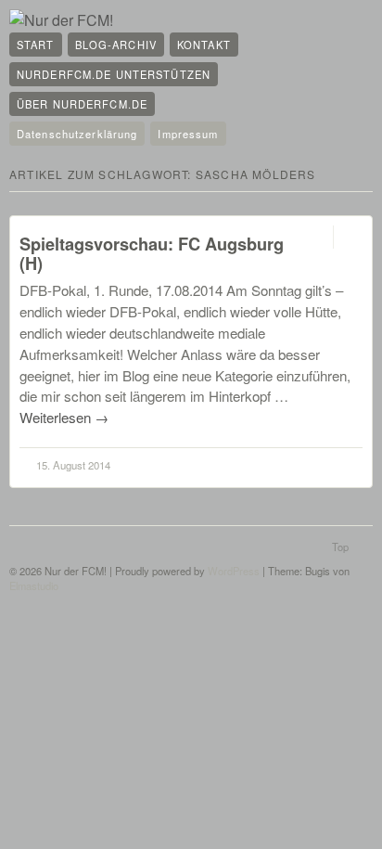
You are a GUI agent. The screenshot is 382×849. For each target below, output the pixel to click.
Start (36, 44)
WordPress (234, 570)
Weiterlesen (63, 417)
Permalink (316, 237)
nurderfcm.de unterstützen (113, 74)
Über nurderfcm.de (82, 103)
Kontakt (204, 44)
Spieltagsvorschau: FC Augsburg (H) (151, 254)
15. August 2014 (73, 464)
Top (340, 546)
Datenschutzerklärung (77, 133)
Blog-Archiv (116, 44)
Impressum (188, 133)
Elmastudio (33, 585)
